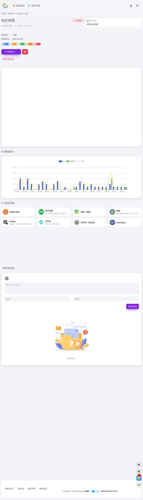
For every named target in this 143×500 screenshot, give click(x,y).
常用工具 (11, 13)
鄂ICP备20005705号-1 (109, 491)
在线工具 (19, 13)
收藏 (80, 20)
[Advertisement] (71, 89)
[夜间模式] (139, 484)
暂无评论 (9, 268)
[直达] (33, 211)
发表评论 (132, 306)
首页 (4, 13)
